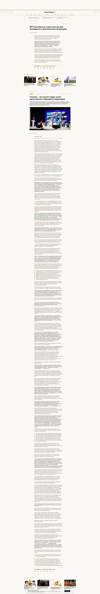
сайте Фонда (60, 52)
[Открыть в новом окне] (35, 68)
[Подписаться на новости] (53, 68)
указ (35, 258)
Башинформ (43, 59)
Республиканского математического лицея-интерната (44, 208)
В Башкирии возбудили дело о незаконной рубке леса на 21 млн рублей (49, 18)
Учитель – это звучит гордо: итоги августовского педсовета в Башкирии (33, 18)
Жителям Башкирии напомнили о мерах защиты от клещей (62, 18)
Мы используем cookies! (33, 590)
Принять (67, 591)
